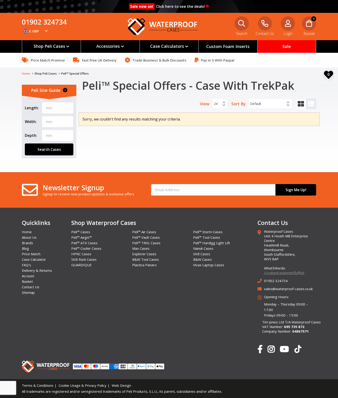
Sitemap (28, 292)
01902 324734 (44, 22)
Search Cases (49, 149)
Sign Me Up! (296, 189)
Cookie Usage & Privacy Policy (82, 385)
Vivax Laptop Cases (208, 265)
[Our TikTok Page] (298, 350)
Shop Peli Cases (45, 73)
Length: (32, 108)
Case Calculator (34, 259)
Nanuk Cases (203, 248)
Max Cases (140, 248)
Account (28, 276)
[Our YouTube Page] (284, 349)
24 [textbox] (216, 103)
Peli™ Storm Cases (208, 232)
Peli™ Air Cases (144, 232)
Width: (31, 121)
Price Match (31, 254)
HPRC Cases (81, 254)
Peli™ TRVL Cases (146, 243)
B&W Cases (202, 259)
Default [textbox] (255, 103)
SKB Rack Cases (84, 259)
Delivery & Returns (37, 270)
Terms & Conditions (37, 385)
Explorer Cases (144, 254)
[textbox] (35, 31)
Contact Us (30, 287)
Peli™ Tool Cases (206, 237)
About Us (29, 237)
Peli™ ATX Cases (84, 243)
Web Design (121, 385)
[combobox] (35, 31)
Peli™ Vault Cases (146, 237)
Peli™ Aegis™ (81, 237)
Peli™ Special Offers (75, 73)
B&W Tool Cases (145, 259)
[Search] (329, 31)
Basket (27, 281)
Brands (27, 243)
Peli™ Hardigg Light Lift (211, 243)
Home (26, 73)
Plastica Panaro (144, 265)
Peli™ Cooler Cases (86, 248)
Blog (25, 248)
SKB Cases (201, 254)
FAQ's (26, 265)
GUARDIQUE (81, 265)
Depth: (31, 135)
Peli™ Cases (80, 232)
